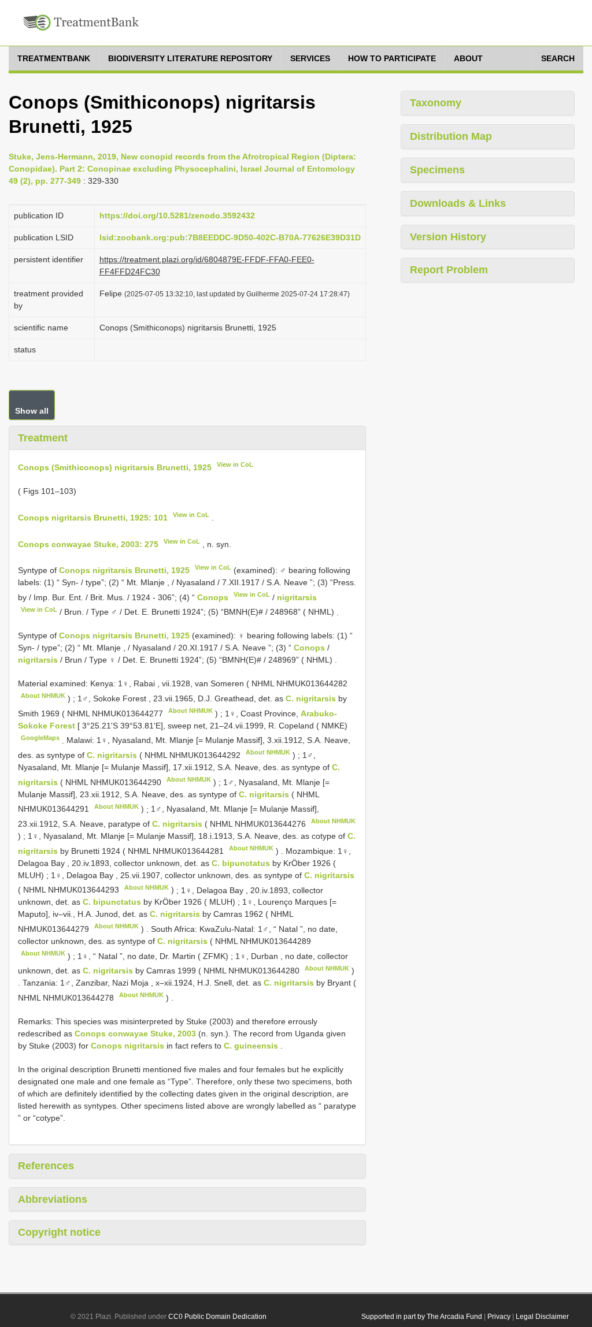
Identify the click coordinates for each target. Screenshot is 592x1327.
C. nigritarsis (311, 698)
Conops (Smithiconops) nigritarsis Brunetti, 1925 (115, 467)
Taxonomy (435, 103)
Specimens (437, 170)
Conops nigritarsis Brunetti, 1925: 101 (93, 517)
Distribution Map (451, 136)
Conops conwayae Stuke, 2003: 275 (88, 543)
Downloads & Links (458, 203)
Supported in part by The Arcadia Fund (421, 1317)
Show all (32, 410)
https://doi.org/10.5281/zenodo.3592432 (177, 215)
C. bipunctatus (241, 863)
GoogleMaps (40, 737)
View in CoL (235, 464)
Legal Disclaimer (542, 1317)
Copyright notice (59, 1232)
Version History (448, 237)
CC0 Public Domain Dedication (217, 1317)
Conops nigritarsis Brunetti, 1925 (124, 570)
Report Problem (449, 270)
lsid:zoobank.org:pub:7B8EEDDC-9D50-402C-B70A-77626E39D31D (230, 237)
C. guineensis (251, 1045)
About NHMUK (43, 695)
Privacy (498, 1317)
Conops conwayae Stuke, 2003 (135, 1033)
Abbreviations (52, 1199)
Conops (212, 597)
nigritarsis (297, 597)
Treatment (43, 438)
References (46, 1166)
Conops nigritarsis (127, 1045)
